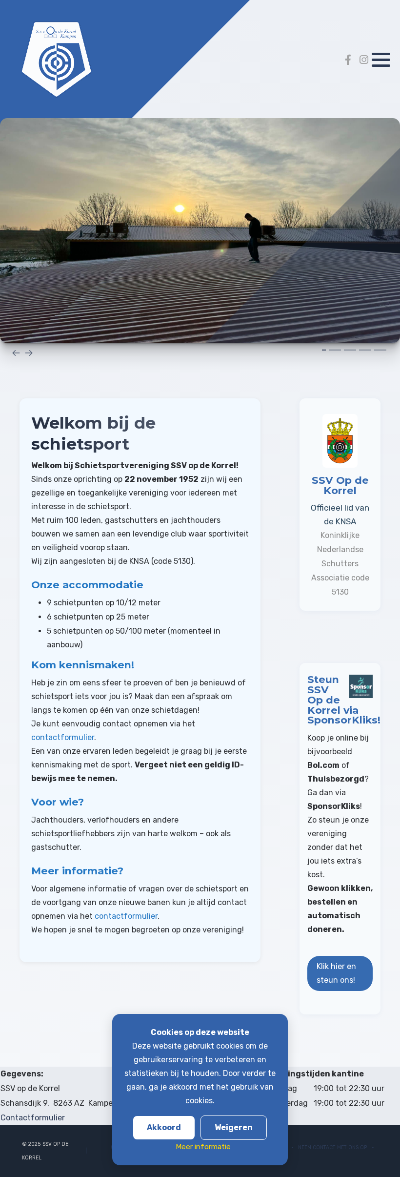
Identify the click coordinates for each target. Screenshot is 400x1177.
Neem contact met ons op (332, 1147)
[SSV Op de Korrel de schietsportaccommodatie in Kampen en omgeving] (56, 59)
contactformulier (62, 737)
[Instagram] (364, 60)
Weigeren (234, 1127)
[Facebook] (348, 60)
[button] (381, 60)
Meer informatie (203, 1146)
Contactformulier (32, 1117)
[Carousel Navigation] (200, 352)
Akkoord (164, 1127)
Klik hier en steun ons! (336, 973)
